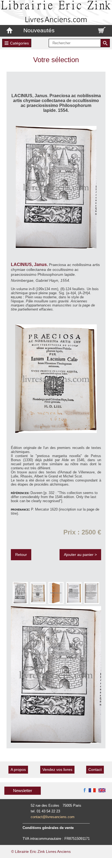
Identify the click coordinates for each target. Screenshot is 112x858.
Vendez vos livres (57, 769)
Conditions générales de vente (48, 828)
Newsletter (22, 790)
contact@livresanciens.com (52, 817)
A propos (18, 769)
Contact (95, 769)
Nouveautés (39, 30)
